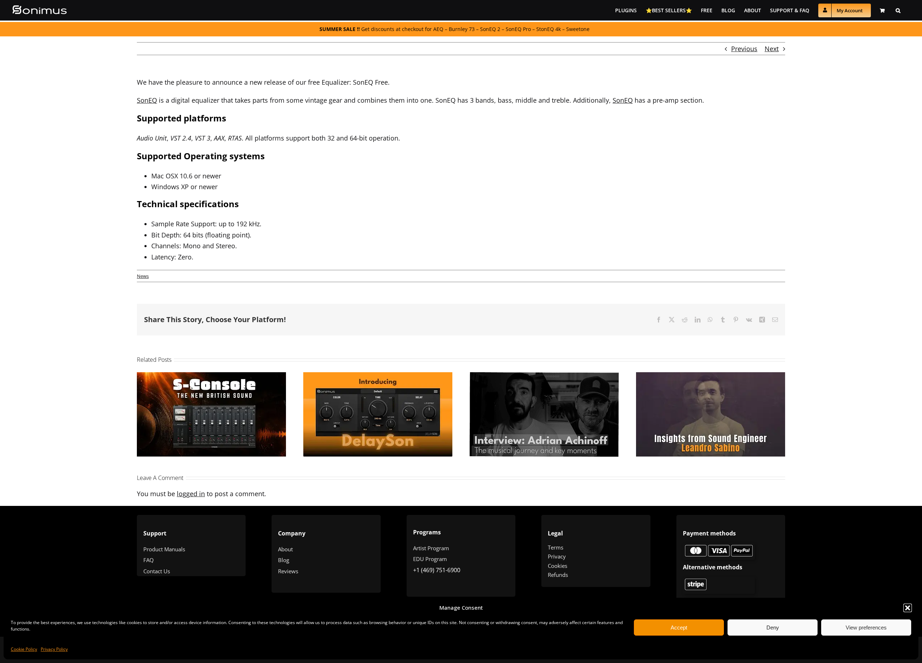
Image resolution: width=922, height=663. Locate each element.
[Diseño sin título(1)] (719, 546)
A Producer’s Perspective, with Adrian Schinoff (535, 398)
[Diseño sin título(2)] (719, 580)
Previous (744, 48)
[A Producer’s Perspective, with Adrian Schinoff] (544, 414)
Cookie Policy (24, 649)
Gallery (221, 404)
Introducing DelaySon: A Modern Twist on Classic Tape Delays (368, 397)
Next (772, 48)
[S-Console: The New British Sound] (211, 414)
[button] (907, 607)
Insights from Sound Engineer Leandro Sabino (701, 397)
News (143, 276)
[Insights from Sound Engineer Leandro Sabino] (710, 414)
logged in (191, 493)
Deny (772, 627)
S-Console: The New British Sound (202, 404)
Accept (679, 627)
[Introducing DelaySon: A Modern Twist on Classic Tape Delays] (377, 414)
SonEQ (147, 100)
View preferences (866, 627)
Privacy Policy (54, 649)
